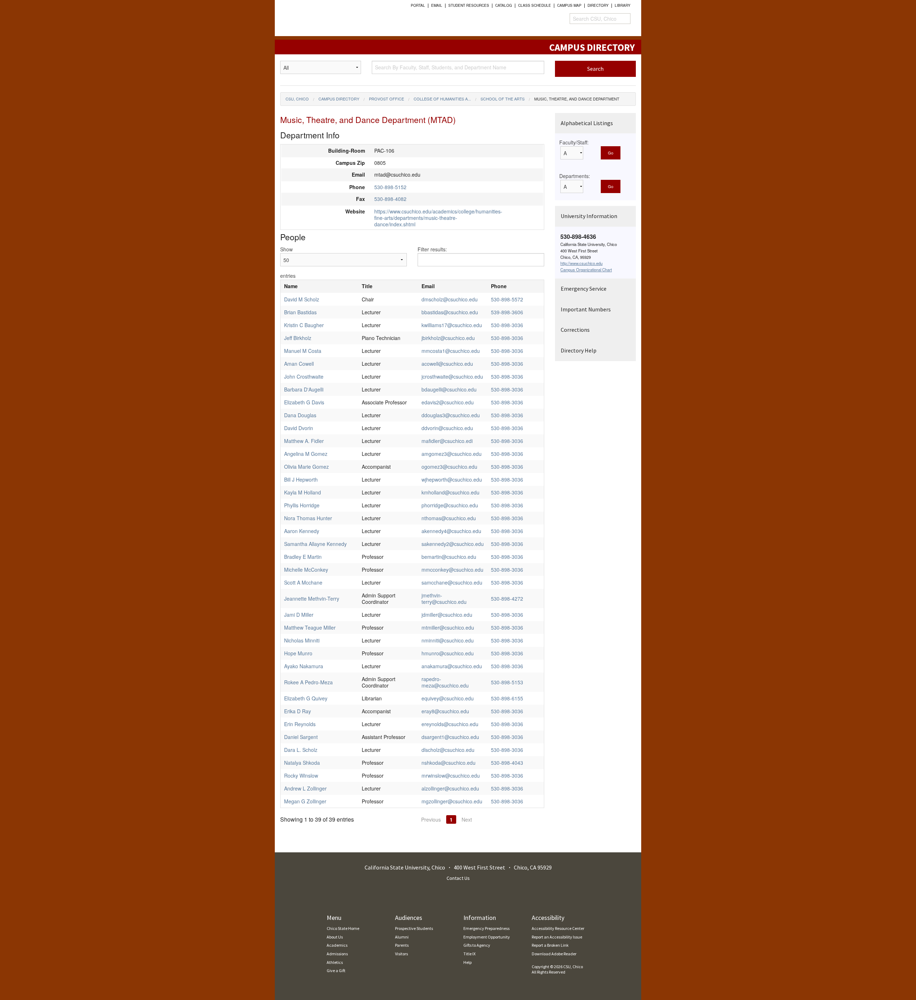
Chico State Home (343, 928)
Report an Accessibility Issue (557, 937)
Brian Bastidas (300, 312)
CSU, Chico (297, 99)
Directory (598, 5)
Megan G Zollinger (305, 801)
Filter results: (432, 249)
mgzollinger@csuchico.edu (452, 801)
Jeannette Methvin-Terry (311, 598)
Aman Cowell (299, 363)
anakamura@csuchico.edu (452, 666)
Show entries (288, 262)
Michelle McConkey (306, 569)
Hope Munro (298, 653)
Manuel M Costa (302, 350)
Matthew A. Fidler (304, 440)
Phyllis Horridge (302, 505)
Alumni (402, 937)
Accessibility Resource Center (558, 928)
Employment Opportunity (486, 937)
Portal (418, 5)
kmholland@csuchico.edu (450, 492)
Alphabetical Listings (587, 123)
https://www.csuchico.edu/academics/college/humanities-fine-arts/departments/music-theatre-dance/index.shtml (438, 218)
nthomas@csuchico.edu (449, 518)
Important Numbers (586, 309)
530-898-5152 (390, 187)
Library (622, 5)
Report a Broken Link (550, 945)
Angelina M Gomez (305, 453)
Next (467, 819)
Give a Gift (336, 970)
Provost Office (386, 99)
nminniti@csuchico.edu (448, 640)
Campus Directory (338, 99)
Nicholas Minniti (302, 640)
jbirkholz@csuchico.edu (448, 337)
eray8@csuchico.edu (445, 711)
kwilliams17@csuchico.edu (452, 325)
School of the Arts (503, 99)
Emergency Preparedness (486, 928)
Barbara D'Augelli (303, 389)
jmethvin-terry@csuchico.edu (444, 598)
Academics (337, 945)
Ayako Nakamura (303, 666)
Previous (431, 819)
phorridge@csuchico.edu (450, 505)
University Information (589, 216)
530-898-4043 (507, 762)
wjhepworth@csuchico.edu (452, 479)
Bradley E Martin (303, 556)
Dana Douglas (300, 415)
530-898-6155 (507, 698)
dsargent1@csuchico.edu (450, 736)
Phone (499, 286)
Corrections (575, 329)
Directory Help (578, 350)
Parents (402, 945)
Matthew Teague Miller (310, 627)
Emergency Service (583, 288)
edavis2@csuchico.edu (448, 402)
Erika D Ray (297, 711)
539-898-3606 (507, 312)
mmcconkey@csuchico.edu (452, 569)
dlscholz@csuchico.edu (448, 749)
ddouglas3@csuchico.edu (451, 415)
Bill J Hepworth (301, 479)
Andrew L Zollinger (305, 788)
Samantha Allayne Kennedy (315, 543)
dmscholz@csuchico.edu (450, 299)
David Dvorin (298, 428)
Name (291, 286)
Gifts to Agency (476, 945)
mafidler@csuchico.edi (447, 440)
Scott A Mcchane (303, 582)
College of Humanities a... (442, 99)
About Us (335, 937)
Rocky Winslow (301, 775)
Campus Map (569, 5)
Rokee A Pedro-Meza (308, 682)
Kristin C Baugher (304, 325)
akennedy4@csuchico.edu (451, 531)
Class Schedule (534, 5)
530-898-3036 (507, 325)
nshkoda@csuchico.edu (449, 762)
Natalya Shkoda (302, 762)
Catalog (503, 5)
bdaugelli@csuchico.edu (449, 389)
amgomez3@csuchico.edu (452, 453)
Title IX (469, 953)
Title (367, 286)
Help (467, 962)
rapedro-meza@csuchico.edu (445, 682)
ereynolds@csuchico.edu (450, 724)
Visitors (401, 953)
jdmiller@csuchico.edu (447, 614)
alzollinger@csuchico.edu (450, 788)
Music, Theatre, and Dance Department (576, 99)
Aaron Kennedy (301, 531)
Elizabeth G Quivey (305, 698)
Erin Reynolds (300, 724)
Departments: (574, 175)
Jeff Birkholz (297, 337)
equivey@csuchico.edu (448, 698)
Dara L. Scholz (300, 749)
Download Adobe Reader (554, 953)
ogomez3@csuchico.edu (449, 466)
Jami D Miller (298, 614)
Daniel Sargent (301, 736)
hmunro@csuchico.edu (448, 653)
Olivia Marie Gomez (306, 466)
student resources (468, 5)
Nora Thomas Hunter (308, 518)
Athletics (335, 962)
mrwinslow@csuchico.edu (451, 775)
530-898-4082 (390, 198)
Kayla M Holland (302, 492)
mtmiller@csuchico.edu (448, 627)
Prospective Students (414, 928)
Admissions (337, 953)
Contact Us (458, 878)
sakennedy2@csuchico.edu (453, 543)
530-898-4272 (507, 598)
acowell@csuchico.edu (447, 363)
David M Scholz (301, 299)
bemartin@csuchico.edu (449, 556)
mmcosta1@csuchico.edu (451, 350)
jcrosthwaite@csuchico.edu (452, 376)
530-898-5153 (507, 682)
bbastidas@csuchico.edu (450, 312)
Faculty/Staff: (574, 142)
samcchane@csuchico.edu (452, 582)
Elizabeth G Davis (304, 402)
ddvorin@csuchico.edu (447, 428)
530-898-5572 (507, 299)
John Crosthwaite (303, 376)
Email (436, 5)
